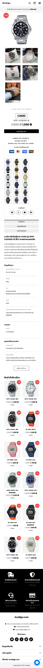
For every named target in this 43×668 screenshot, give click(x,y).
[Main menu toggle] (39, 3)
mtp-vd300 (21, 143)
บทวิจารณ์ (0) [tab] (21, 231)
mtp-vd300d (30, 143)
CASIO (19, 109)
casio (15, 143)
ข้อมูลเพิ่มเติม (7, 646)
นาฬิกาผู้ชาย (23, 141)
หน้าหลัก (14, 109)
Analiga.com (22, 617)
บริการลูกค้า (6, 653)
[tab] (21, 646)
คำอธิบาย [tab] (21, 222)
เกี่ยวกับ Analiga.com (10, 659)
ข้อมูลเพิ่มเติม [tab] (21, 226)
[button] (29, 3)
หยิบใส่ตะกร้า (22, 131)
